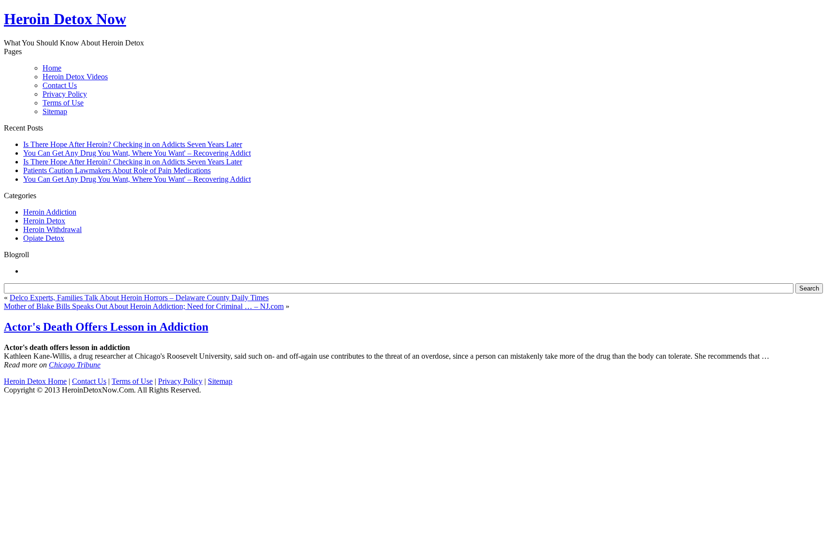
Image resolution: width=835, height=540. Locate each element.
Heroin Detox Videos (75, 77)
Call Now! (468, 20)
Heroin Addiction (49, 212)
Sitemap (55, 111)
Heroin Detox (44, 221)
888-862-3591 (374, 20)
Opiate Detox (43, 238)
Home (52, 68)
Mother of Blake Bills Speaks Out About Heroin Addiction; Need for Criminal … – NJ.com (144, 306)
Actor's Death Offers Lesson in (106, 327)
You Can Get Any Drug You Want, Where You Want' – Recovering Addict (137, 153)
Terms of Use (63, 103)
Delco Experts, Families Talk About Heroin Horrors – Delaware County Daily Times (139, 297)
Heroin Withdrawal (52, 229)
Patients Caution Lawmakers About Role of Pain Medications (117, 170)
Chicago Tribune (75, 365)
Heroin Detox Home (35, 381)
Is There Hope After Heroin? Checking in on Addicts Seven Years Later (132, 144)
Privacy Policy (65, 94)
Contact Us (60, 85)
